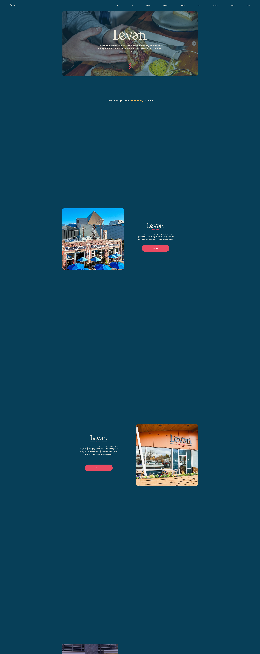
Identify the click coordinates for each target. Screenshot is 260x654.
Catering (183, 5)
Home (117, 5)
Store (248, 5)
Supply (148, 5)
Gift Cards (215, 5)
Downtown (165, 5)
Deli (132, 5)
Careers (232, 5)
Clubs (199, 5)
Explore (155, 248)
